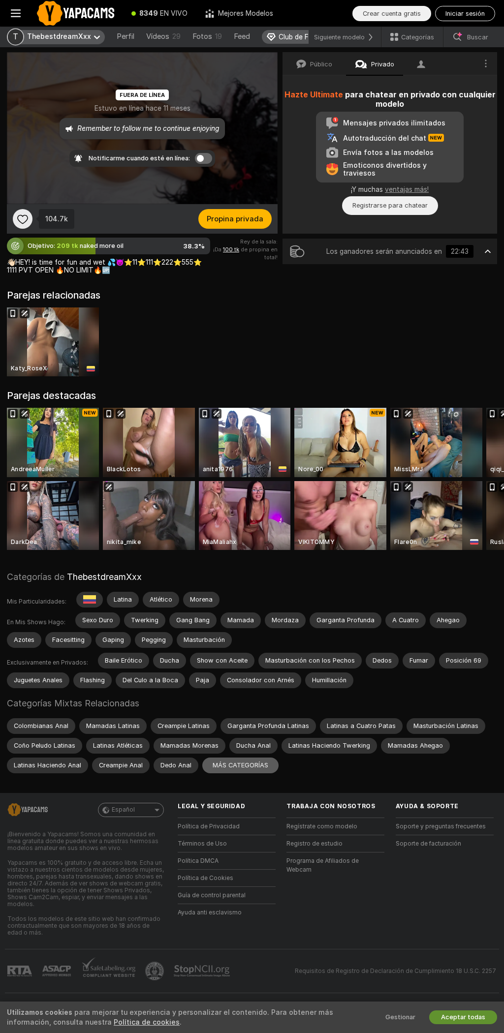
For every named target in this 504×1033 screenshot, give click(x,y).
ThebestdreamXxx (104, 577)
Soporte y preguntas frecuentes (441, 826)
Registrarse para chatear (390, 205)
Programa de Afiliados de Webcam (322, 865)
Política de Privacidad (209, 826)
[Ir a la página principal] (77, 13)
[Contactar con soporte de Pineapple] (155, 971)
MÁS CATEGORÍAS (240, 765)
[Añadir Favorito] (22, 219)
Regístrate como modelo (321, 826)
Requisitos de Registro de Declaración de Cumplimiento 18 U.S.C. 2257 (395, 971)
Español (123, 809)
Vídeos (163, 36)
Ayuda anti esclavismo (210, 912)
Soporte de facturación (428, 843)
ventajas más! (407, 189)
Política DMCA (198, 860)
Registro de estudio (314, 843)
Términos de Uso (202, 843)
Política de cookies (147, 1022)
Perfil (125, 36)
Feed (242, 36)
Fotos (207, 36)
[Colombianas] (89, 600)
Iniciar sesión (465, 13)
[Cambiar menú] (16, 13)
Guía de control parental (212, 895)
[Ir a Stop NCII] (203, 971)
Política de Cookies (205, 878)
